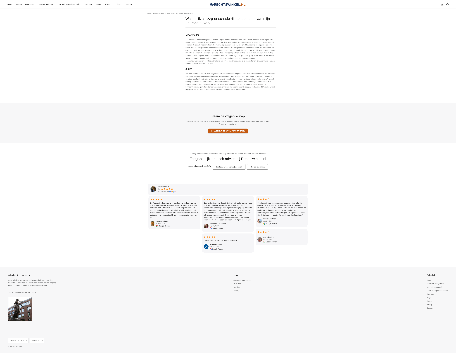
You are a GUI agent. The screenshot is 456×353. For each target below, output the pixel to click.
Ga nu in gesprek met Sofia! (69, 4)
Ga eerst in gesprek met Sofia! (199, 166)
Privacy (118, 4)
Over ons (88, 4)
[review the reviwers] (157, 226)
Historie (108, 4)
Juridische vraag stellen (25, 4)
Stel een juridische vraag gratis (228, 131)
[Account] (442, 4)
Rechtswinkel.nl (17, 346)
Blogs (98, 4)
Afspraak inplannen (257, 167)
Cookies (236, 287)
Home (9, 4)
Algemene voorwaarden (242, 280)
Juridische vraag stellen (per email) (229, 167)
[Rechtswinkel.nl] (228, 4)
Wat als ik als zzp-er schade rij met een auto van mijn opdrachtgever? (173, 13)
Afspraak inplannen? (46, 4)
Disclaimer (237, 284)
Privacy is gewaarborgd (228, 124)
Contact (129, 4)
